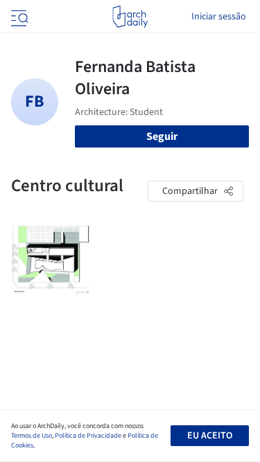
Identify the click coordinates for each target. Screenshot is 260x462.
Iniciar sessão (218, 16)
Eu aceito (209, 436)
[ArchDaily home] (130, 17)
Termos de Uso (31, 436)
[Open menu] (18, 16)
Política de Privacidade (88, 436)
